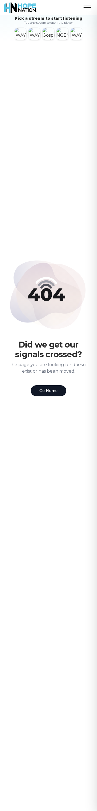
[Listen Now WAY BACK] (34, 34)
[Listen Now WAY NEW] (20, 34)
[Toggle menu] (87, 7)
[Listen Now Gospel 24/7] (48, 34)
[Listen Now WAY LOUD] (76, 34)
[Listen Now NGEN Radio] (62, 34)
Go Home (48, 390)
